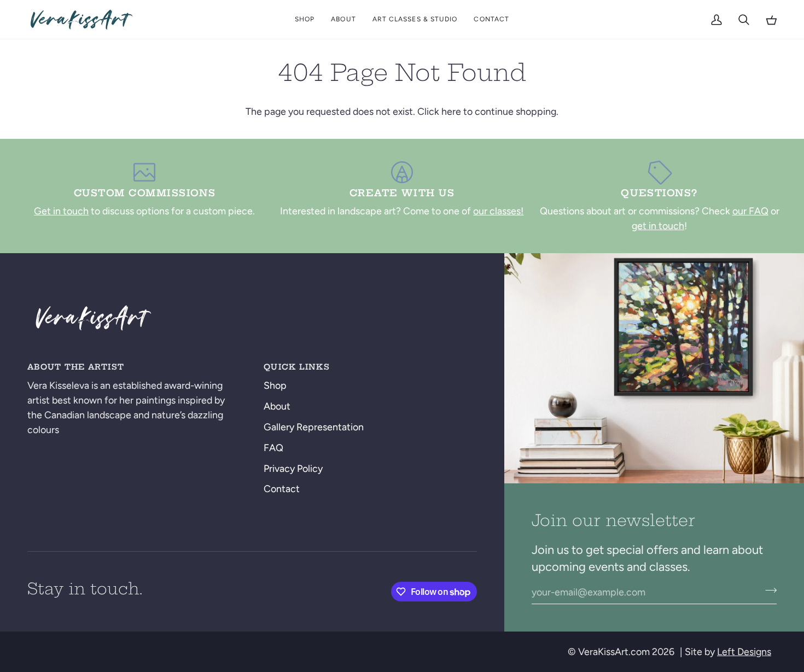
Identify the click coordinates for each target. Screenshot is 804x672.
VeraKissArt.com (614, 651)
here (451, 111)
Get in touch (61, 211)
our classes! (498, 211)
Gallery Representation (314, 427)
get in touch (658, 225)
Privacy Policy (293, 468)
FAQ (273, 447)
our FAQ (750, 211)
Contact (282, 488)
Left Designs (744, 651)
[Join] (768, 590)
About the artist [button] (75, 367)
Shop (275, 385)
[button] (305, 19)
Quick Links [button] (297, 367)
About (277, 406)
